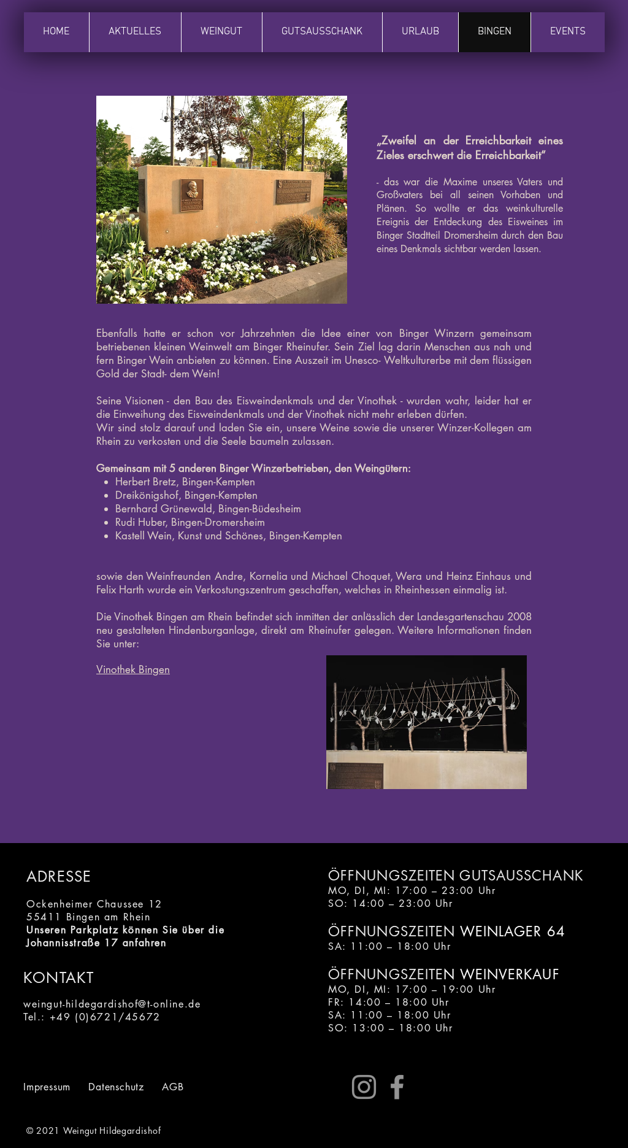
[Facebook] (397, 1087)
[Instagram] (364, 1087)
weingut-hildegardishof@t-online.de (112, 1004)
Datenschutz (116, 1087)
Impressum (47, 1087)
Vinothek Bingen (133, 669)
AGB (172, 1087)
